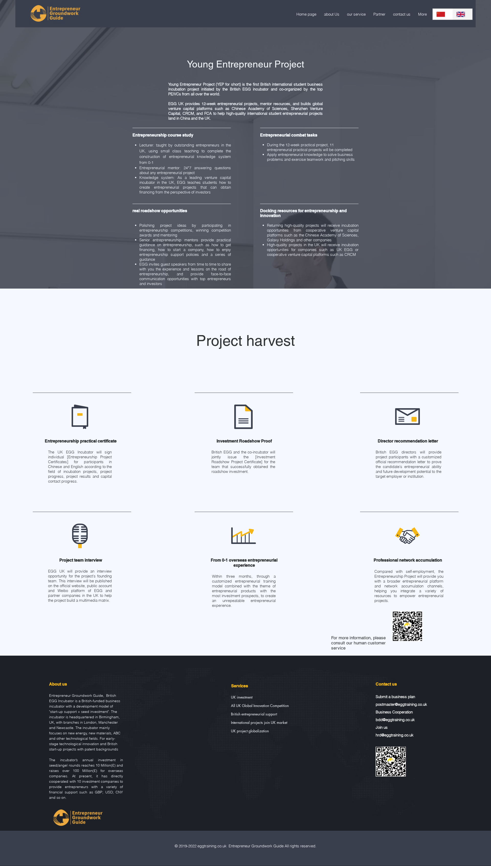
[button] (356, 14)
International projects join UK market (258, 722)
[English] (462, 14)
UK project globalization (250, 730)
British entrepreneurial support (254, 714)
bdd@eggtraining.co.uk (395, 719)
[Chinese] (442, 14)
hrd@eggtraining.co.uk (395, 735)
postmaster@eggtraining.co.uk (401, 704)
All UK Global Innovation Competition (258, 705)
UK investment (241, 697)
